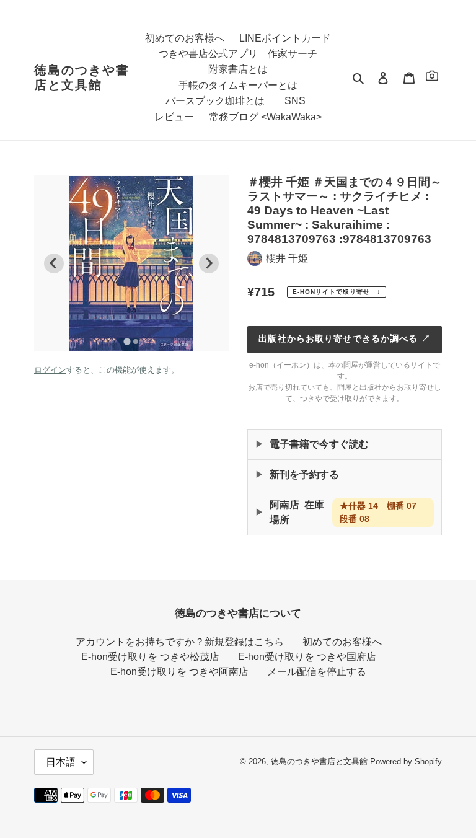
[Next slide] (209, 263)
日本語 (61, 762)
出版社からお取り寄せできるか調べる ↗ (344, 338)
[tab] (126, 341)
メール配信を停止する (316, 671)
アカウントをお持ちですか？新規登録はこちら (180, 642)
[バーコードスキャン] (432, 78)
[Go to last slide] (54, 263)
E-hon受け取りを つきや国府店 (307, 656)
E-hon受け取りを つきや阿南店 (179, 671)
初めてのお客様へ (342, 642)
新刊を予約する (304, 474)
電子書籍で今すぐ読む (319, 444)
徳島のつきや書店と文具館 (82, 77)
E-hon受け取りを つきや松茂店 (150, 656)
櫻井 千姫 (287, 258)
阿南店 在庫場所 (347, 512)
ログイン (50, 369)
